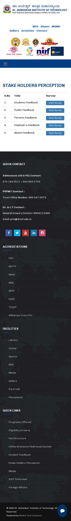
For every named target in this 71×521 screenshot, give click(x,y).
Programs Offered (20, 422)
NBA (11, 282)
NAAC (12, 274)
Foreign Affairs (18, 487)
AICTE (12, 266)
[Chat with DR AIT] (62, 510)
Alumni (45, 26)
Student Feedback (20, 454)
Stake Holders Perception (24, 463)
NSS (11, 364)
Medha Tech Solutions (30, 515)
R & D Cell (14, 389)
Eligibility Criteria (19, 430)
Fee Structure (17, 438)
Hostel (12, 348)
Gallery (14, 30)
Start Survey (55, 103)
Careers (55, 30)
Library (13, 340)
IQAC (12, 298)
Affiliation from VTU (20, 315)
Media (12, 372)
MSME (56, 26)
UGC (11, 258)
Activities (27, 30)
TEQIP (13, 307)
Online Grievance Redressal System (30, 446)
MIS (35, 26)
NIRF (12, 290)
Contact (41, 30)
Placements (16, 397)
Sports (13, 356)
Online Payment (20, 26)
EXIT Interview (18, 479)
